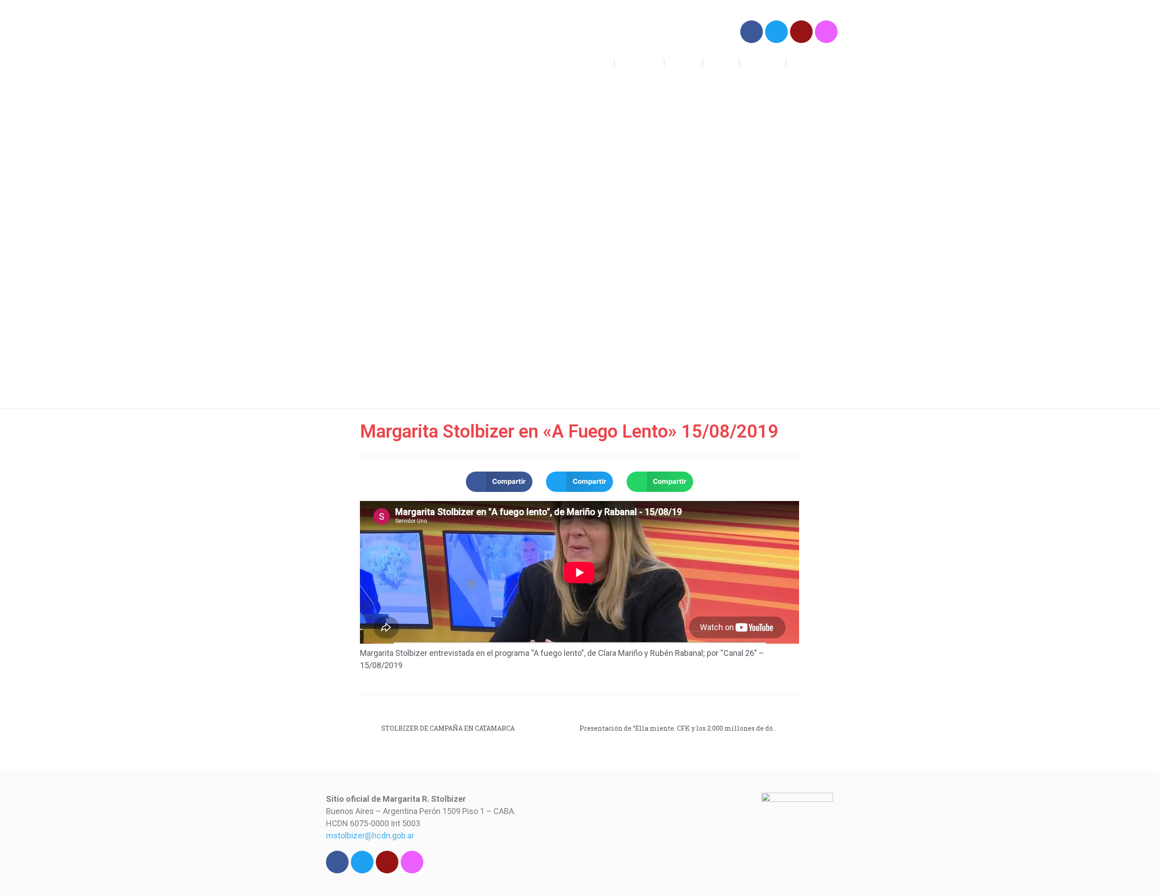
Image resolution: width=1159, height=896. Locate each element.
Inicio (598, 62)
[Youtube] (801, 31)
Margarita (763, 62)
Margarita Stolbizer (388, 44)
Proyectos (639, 62)
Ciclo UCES (812, 62)
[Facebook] (751, 31)
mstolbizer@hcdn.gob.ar (370, 835)
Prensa (721, 62)
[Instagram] (826, 31)
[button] (499, 482)
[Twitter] (776, 31)
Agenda (683, 62)
